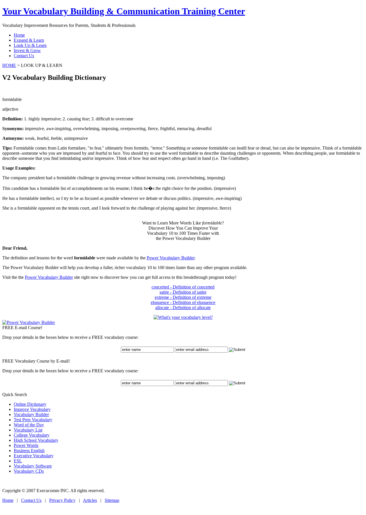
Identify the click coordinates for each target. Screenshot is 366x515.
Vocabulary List (28, 429)
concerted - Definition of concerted (183, 287)
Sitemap (112, 500)
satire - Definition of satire (183, 292)
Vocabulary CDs (29, 471)
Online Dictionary (30, 404)
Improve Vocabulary (32, 409)
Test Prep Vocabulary (33, 419)
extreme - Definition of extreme (183, 297)
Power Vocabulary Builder (170, 257)
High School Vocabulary (36, 440)
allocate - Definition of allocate (183, 307)
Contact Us (31, 500)
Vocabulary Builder (31, 414)
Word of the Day (29, 424)
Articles (90, 500)
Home (7, 500)
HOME (9, 65)
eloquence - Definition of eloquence (183, 302)
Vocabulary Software (33, 466)
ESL (18, 460)
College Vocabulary (31, 435)
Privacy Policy (62, 500)
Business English (29, 450)
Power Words (26, 445)
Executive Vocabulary (33, 455)
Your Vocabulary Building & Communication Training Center (123, 11)
